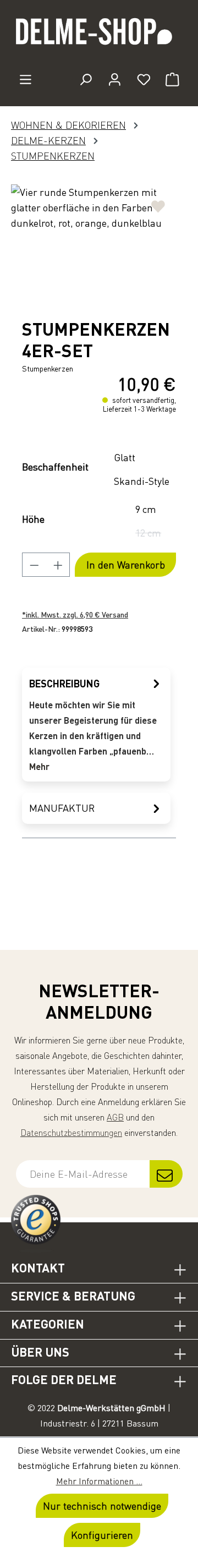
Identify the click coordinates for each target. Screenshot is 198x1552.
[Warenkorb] (172, 79)
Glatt (124, 457)
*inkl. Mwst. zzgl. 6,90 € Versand (75, 614)
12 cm (151, 535)
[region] (99, 246)
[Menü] (25, 79)
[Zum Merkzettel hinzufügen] (158, 202)
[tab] (96, 724)
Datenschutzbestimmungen (71, 1132)
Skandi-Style (141, 481)
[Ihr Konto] (114, 79)
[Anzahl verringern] (34, 565)
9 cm (145, 509)
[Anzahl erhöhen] (58, 565)
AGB (115, 1117)
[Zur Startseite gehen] (99, 36)
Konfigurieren (102, 1535)
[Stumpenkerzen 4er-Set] (99, 246)
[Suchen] (85, 79)
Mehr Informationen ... (99, 1481)
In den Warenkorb (125, 565)
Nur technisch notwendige (102, 1506)
